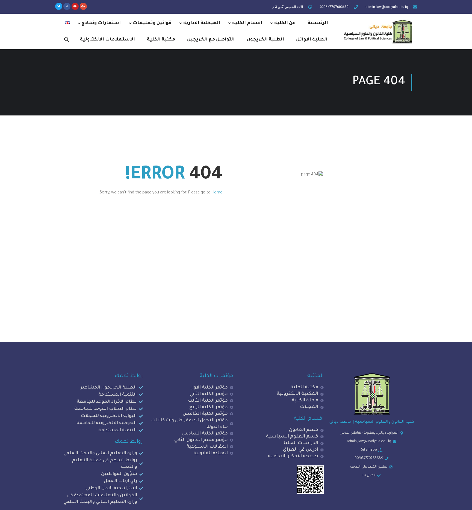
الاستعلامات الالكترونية (107, 39)
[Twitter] (58, 6)
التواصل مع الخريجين (211, 39)
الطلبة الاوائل (312, 39)
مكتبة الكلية (161, 39)
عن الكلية (285, 23)
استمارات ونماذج (101, 23)
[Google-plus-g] (83, 6)
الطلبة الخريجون (265, 39)
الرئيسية (318, 23)
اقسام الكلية (247, 23)
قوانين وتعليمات (152, 23)
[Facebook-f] (66, 6)
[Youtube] (75, 6)
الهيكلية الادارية (201, 23)
